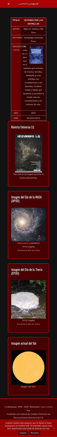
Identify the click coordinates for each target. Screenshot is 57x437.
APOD (25, 247)
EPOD (25, 320)
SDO (33, 387)
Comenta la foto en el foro (28, 250)
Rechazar (35, 433)
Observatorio (23, 243)
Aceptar (23, 433)
